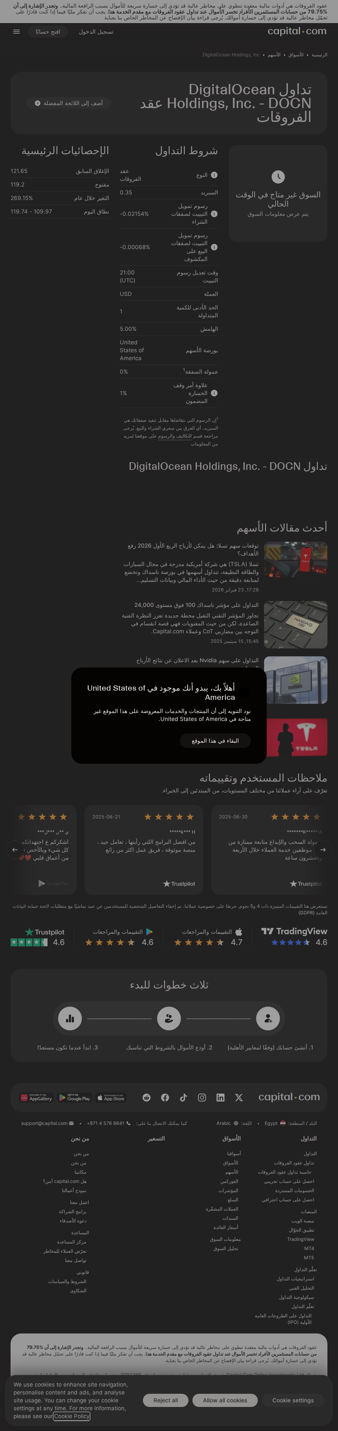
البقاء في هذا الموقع (215, 740)
